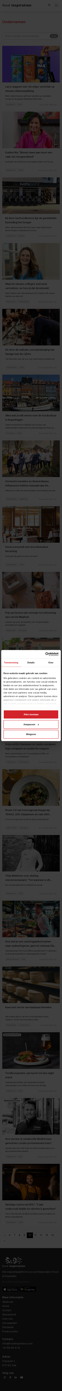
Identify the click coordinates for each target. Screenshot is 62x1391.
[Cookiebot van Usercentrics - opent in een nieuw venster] (45, 654)
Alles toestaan (31, 714)
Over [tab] (50, 662)
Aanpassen (29, 724)
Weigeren (31, 734)
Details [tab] (31, 662)
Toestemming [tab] (11, 662)
